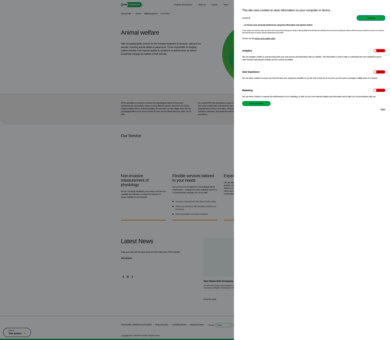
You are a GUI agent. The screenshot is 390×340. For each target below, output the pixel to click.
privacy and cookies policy (265, 38)
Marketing (247, 90)
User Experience (250, 71)
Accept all (371, 18)
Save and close (256, 103)
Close (382, 109)
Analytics (247, 50)
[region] (313, 170)
